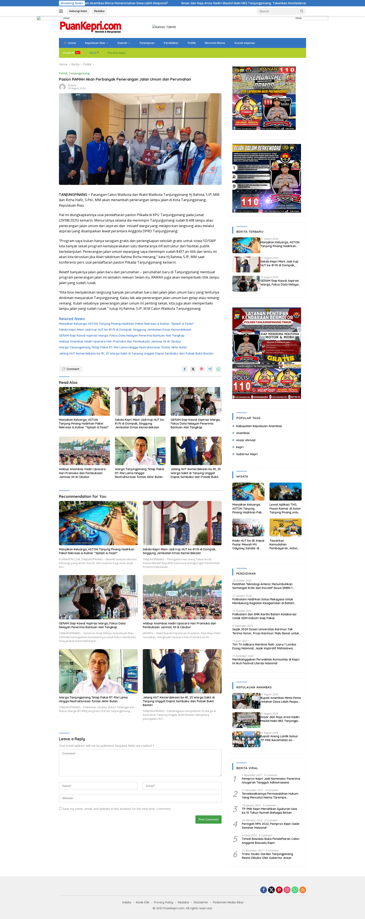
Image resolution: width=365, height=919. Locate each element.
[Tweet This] (193, 369)
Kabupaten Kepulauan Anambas (259, 426)
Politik (192, 43)
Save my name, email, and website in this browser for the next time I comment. (117, 809)
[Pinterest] (279, 890)
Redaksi (99, 11)
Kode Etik (142, 902)
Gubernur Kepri (247, 454)
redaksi (72, 85)
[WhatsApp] (294, 890)
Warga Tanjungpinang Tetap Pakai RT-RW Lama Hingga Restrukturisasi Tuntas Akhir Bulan (123, 347)
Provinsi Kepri (117, 52)
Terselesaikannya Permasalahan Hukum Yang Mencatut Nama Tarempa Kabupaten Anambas (270, 795)
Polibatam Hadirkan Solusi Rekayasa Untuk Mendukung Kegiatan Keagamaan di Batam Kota (263, 601)
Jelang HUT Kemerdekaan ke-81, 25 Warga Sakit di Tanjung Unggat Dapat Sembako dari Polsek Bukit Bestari (136, 353)
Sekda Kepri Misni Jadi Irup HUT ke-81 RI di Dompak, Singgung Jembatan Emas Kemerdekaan (125, 330)
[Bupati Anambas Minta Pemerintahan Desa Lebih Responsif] (246, 701)
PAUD (93, 52)
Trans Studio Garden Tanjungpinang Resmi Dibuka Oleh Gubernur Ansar (267, 856)
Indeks (126, 902)
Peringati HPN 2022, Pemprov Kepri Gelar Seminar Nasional (271, 826)
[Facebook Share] (184, 369)
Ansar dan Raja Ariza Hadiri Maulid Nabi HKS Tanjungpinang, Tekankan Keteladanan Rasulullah (195, 3)
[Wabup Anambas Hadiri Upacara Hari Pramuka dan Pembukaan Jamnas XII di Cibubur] (84, 451)
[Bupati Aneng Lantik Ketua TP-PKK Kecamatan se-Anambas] (246, 739)
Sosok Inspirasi (244, 43)
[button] (302, 11)
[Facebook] (263, 890)
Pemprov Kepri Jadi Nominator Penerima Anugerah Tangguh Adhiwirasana (271, 780)
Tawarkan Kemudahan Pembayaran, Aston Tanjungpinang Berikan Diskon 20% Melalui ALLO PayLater (285, 544)
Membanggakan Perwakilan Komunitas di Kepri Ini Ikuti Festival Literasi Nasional (266, 661)
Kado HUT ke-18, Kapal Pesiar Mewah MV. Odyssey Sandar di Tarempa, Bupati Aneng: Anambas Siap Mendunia (248, 544)
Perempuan (147, 43)
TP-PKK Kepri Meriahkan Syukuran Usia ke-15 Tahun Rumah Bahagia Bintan (269, 811)
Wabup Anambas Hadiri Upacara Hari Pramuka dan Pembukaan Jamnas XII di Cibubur (120, 341)
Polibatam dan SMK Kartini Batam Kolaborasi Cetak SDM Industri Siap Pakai (264, 616)
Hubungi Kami (78, 11)
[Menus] (62, 11)
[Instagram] (287, 890)
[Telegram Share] (210, 369)
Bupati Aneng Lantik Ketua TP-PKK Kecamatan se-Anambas (279, 738)
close (66, 18)
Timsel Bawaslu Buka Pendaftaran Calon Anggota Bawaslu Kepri (270, 841)
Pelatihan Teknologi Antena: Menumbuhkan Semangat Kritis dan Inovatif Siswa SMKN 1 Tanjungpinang (262, 586)
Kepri (240, 447)
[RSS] (302, 890)
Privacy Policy (163, 902)
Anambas (243, 433)
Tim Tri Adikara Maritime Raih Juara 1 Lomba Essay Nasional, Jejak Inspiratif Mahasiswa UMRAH (264, 646)
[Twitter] (271, 890)
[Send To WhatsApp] (218, 369)
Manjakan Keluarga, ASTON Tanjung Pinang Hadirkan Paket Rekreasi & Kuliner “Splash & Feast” (126, 324)
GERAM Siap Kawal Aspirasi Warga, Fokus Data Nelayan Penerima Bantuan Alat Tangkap (122, 335)
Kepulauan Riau (95, 43)
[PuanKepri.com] (90, 27)
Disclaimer (201, 902)
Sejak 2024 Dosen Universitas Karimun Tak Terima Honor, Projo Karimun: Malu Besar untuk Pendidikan (265, 631)
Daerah (122, 43)
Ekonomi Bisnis (215, 43)
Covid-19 (68, 52)
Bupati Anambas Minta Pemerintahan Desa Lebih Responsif (280, 700)
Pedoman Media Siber (228, 902)
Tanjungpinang (79, 73)
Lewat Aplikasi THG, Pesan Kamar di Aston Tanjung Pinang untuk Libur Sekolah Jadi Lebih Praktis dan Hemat (285, 508)
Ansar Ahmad (245, 440)
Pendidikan (171, 43)
